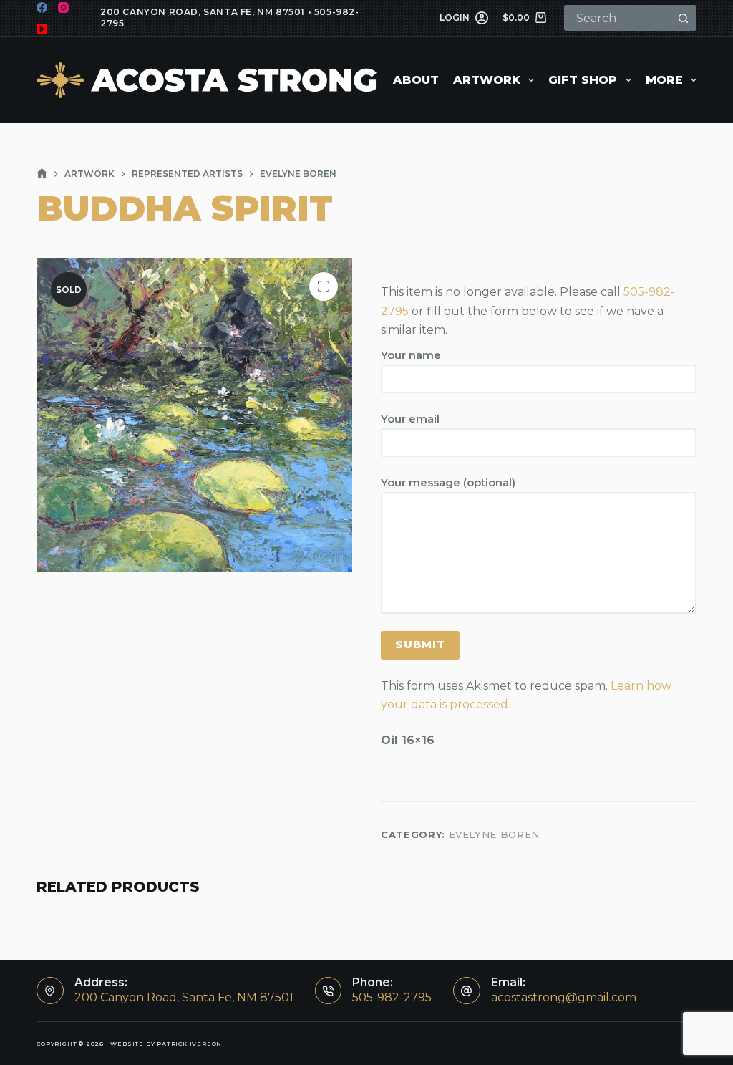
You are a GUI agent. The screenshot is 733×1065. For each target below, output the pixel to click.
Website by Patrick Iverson (166, 1043)
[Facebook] (42, 7)
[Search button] (683, 17)
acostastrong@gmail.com (563, 997)
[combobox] (618, 18)
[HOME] (42, 173)
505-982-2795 (392, 997)
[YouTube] (42, 29)
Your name (411, 355)
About (416, 80)
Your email (410, 418)
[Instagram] (63, 7)
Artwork (486, 80)
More (664, 80)
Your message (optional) (448, 482)
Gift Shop (582, 80)
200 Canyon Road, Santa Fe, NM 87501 (202, 11)
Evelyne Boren (494, 834)
